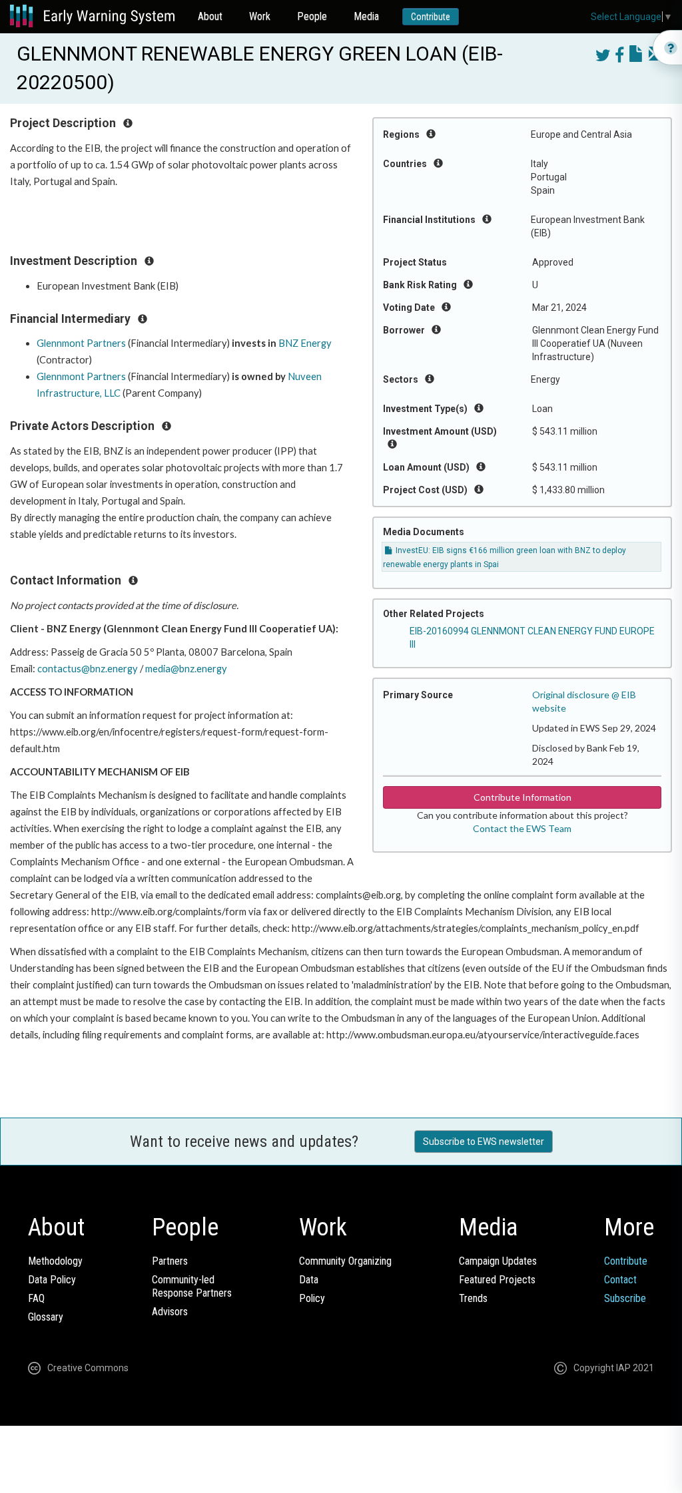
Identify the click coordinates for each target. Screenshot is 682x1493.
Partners (170, 1261)
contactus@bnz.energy (87, 668)
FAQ (36, 1298)
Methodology (55, 1261)
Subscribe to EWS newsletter (483, 1141)
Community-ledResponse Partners (192, 1286)
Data (308, 1279)
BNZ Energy (305, 343)
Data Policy (52, 1279)
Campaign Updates (498, 1261)
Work (259, 16)
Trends (473, 1298)
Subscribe (625, 1298)
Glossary (45, 1317)
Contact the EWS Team (522, 828)
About (210, 16)
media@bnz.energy (186, 668)
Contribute (430, 16)
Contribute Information (522, 797)
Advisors (170, 1311)
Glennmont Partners (81, 343)
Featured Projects (497, 1279)
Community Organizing (345, 1261)
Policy (312, 1298)
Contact (620, 1279)
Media (366, 16)
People (312, 16)
